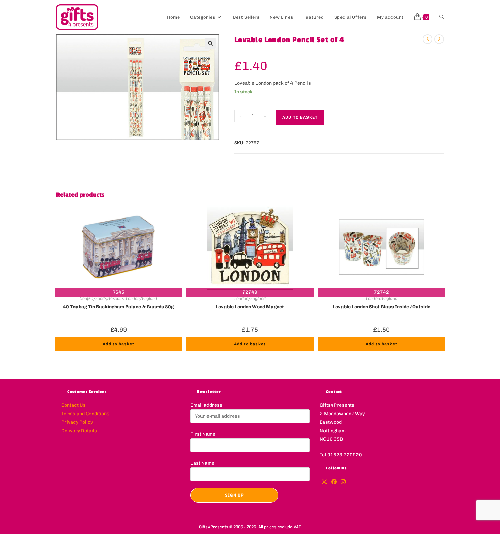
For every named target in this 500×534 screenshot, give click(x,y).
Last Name (202, 463)
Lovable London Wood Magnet (250, 307)
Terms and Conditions (85, 414)
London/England (141, 298)
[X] (324, 482)
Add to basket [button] (118, 344)
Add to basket (300, 117)
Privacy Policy (77, 422)
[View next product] (439, 39)
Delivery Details (79, 431)
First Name (202, 434)
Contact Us (73, 405)
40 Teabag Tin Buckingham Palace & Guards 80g (118, 307)
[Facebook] (334, 482)
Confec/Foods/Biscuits (102, 298)
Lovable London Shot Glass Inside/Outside (381, 307)
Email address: (207, 405)
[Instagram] (343, 482)
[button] (210, 43)
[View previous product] (427, 39)
